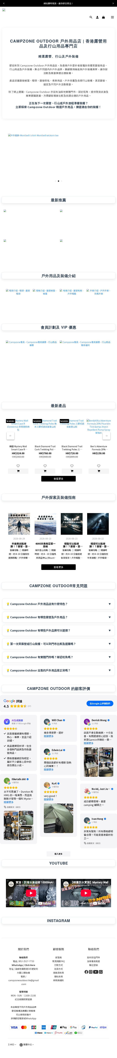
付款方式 (58, 965)
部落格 (58, 957)
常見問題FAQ (58, 961)
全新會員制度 (93, 961)
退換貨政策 (58, 972)
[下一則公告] (113, 3)
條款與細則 (58, 980)
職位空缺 (93, 965)
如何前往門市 (93, 957)
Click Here (30, 965)
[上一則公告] (3, 3)
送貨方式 (58, 968)
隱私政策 (58, 976)
